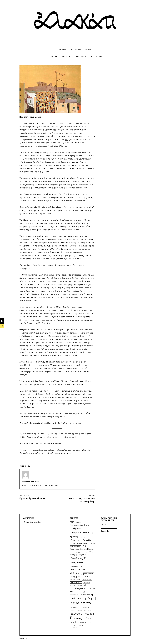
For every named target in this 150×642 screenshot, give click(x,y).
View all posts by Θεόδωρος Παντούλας (40, 485)
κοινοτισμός (75, 607)
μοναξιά (73, 610)
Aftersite (25, 638)
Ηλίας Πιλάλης (82, 555)
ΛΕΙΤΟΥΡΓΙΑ (81, 56)
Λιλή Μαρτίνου (87, 579)
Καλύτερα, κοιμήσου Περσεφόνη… (82, 499)
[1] (66, 139)
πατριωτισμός (82, 610)
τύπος (72, 622)
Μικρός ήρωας (76, 582)
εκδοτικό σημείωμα (83, 598)
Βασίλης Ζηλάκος (85, 537)
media (72, 522)
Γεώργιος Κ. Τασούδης (81, 540)
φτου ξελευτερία (81, 622)
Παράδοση (81, 585)
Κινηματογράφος (77, 566)
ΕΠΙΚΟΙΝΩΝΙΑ (96, 56)
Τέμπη (78, 591)
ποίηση (90, 610)
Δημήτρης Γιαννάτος (81, 552)
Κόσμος (80, 576)
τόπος (88, 618)
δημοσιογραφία (86, 594)
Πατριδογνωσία (78, 588)
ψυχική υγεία (82, 625)
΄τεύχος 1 (88, 525)
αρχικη (54, 56)
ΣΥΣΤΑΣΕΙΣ (67, 56)
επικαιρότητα (81, 603)
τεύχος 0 (76, 613)
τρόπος (78, 618)
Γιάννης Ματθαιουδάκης (79, 543)
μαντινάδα (86, 607)
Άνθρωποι (76, 528)
